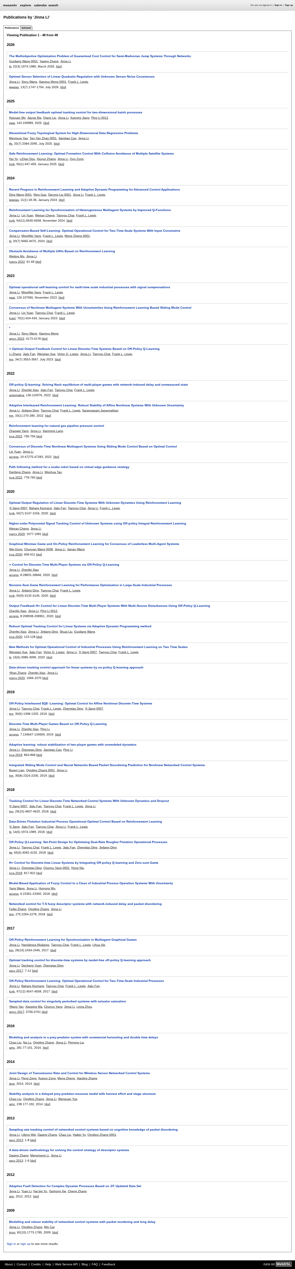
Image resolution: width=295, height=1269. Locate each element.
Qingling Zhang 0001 (40, 770)
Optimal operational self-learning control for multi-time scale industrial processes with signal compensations (89, 287)
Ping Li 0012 (99, 117)
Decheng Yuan (31, 965)
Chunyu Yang (53, 1006)
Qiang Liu (49, 117)
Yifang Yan (16, 1006)
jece (12, 1083)
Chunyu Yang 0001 (56, 868)
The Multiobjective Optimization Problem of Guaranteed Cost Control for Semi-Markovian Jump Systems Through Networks (100, 56)
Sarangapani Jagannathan (100, 410)
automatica (16, 395)
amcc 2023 (16, 338)
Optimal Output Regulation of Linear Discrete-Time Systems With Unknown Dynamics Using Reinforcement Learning (95, 502)
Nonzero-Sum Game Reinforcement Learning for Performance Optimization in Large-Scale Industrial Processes (90, 585)
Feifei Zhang (17, 909)
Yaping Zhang (49, 61)
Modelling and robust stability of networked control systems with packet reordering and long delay (82, 1222)
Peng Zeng (28, 1078)
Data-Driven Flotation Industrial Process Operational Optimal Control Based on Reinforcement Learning (85, 821)
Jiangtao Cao (67, 138)
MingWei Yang (31, 236)
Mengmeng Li (39, 1155)
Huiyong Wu (47, 888)
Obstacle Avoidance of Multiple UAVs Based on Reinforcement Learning (62, 251)
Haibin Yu (79, 1134)
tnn (11, 359)
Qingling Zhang (38, 909)
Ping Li (45, 729)
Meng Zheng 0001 (77, 236)
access (14, 456)
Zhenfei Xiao (30, 390)
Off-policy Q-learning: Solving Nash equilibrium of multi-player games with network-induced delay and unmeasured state (98, 384)
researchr (10, 4)
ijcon (12, 1232)
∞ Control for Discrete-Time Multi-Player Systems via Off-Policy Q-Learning (64, 564)
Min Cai (49, 1227)
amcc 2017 (16, 1012)
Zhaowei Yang (19, 431)
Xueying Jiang (79, 117)
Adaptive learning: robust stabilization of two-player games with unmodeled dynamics (72, 744)
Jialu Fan (29, 354)
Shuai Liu (66, 631)
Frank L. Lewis (78, 81)
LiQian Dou (27, 159)
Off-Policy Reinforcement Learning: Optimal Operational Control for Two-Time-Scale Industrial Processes (86, 981)
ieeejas (14, 87)
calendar (40, 5)
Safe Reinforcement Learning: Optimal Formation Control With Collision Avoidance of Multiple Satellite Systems (91, 153)
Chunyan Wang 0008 (38, 549)
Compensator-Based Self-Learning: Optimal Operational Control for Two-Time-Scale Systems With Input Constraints (94, 230)
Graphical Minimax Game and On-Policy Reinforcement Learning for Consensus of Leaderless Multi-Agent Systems (94, 544)
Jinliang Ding (30, 410)
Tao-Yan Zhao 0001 (43, 138)
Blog (85, 1264)
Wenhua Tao (53, 472)
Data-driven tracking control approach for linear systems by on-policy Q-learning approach (76, 667)
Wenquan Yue (67, 1099)
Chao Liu (15, 1042)
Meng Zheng (66, 1078)
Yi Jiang (14, 826)
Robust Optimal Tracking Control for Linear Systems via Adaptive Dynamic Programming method (80, 626)
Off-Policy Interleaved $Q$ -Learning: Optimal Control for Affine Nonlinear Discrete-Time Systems (80, 703)
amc (12, 1047)
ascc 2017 (16, 970)
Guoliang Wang (84, 631)
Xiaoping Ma (33, 1006)
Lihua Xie (98, 945)
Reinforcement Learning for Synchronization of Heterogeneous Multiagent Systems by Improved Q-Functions (90, 210)
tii (10, 66)
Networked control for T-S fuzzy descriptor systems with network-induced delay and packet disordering (85, 904)
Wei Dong (15, 549)
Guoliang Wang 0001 (23, 61)
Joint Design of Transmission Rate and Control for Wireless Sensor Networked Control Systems (79, 1073)
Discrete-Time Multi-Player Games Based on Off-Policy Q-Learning (58, 724)
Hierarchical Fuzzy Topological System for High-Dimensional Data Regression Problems (73, 133)
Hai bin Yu (40, 1191)
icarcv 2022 (17, 261)
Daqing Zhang (47, 1134)
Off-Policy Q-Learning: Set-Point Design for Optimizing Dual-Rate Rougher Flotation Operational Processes (88, 842)
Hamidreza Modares (35, 945)
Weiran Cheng (45, 215)
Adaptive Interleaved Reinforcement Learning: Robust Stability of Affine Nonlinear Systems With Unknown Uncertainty (96, 405)
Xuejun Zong (47, 1078)
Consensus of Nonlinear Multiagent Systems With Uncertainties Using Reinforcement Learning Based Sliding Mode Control (100, 307)
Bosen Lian (16, 770)
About (9, 1264)
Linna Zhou (84, 1006)
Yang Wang (17, 888)
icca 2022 (15, 436)
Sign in (278, 5)
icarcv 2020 (17, 534)
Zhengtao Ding (73, 708)
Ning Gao (39, 194)
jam (11, 1196)
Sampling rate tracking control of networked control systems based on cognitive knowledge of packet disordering (93, 1129)
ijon (11, 914)
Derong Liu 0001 (59, 194)
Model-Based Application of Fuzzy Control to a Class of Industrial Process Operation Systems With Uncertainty (91, 883)
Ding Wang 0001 (20, 194)
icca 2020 (15, 554)
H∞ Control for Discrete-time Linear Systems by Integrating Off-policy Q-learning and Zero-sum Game (83, 862)
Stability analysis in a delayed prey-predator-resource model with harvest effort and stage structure (82, 1093)
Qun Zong (77, 159)
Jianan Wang (76, 549)
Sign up (289, 5)
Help (48, 1264)
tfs (10, 143)
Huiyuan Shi (17, 117)
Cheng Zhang (77, 1191)
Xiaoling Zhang (87, 1078)
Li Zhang (15, 354)
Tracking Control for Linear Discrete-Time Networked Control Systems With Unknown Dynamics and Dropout (89, 801)
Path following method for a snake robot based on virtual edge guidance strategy (69, 467)
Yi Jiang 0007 (18, 508)
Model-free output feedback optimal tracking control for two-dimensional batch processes (75, 112)
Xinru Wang (29, 81)
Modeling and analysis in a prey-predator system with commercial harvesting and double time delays (83, 1037)
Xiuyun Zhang (46, 159)
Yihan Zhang (17, 672)
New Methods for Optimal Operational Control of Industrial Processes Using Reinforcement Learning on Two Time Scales (98, 647)
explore (25, 5)
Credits (36, 1264)
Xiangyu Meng (49, 333)
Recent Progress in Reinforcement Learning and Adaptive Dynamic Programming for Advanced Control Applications (94, 189)
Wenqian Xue (46, 354)
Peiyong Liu (76, 1042)
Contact (22, 1264)
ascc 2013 (16, 1140)
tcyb (12, 164)
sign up (25, 1244)
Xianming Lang (53, 431)
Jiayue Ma (34, 117)
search (53, 5)
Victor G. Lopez (67, 354)
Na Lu (27, 1042)
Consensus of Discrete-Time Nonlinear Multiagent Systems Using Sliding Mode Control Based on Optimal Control (93, 446)
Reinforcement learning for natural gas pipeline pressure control (56, 425)
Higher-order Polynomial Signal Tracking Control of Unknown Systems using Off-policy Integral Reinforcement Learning (97, 523)
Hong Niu (77, 868)
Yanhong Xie (57, 1191)
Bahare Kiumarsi (40, 508)
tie (10, 852)
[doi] (59, 66)
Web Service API (66, 1264)
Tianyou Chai (65, 215)
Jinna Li (65, 61)
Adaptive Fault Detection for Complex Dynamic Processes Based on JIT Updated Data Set (75, 1186)
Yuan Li (26, 1191)
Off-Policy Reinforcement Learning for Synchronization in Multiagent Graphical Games (73, 939)
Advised (26, 28)
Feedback (108, 1264)
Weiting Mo (16, 256)
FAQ (95, 1264)
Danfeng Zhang (19, 472)
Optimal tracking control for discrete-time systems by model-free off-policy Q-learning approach (80, 960)
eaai (12, 123)
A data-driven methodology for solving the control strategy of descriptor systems (69, 1150)
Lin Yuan (27, 215)
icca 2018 (15, 873)
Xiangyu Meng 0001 (52, 81)
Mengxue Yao (18, 138)
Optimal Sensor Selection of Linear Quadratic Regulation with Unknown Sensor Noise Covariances (82, 76)
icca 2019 (15, 755)
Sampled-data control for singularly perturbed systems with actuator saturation (67, 1001)
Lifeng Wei (28, 1134)
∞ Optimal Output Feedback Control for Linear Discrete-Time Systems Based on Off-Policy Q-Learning (84, 349)
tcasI (12, 318)
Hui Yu (13, 159)
